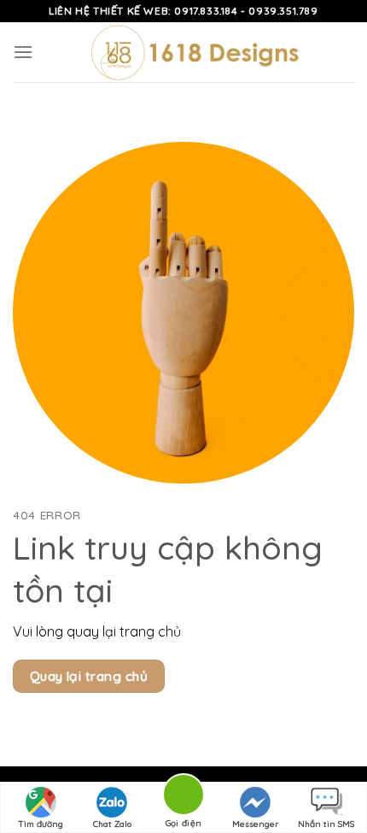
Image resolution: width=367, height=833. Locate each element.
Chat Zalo (112, 824)
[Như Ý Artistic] (193, 52)
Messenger (255, 824)
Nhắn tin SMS (326, 824)
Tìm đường (40, 824)
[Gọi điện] (183, 797)
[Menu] (23, 52)
